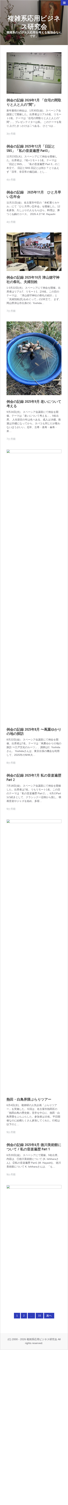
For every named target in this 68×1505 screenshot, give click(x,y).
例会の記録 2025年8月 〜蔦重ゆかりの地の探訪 (34, 731)
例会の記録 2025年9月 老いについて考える (34, 403)
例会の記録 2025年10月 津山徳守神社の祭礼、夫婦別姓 (33, 279)
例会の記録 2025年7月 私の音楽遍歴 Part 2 (34, 777)
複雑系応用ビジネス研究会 (34, 22)
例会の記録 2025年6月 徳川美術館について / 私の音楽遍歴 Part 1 (34, 1146)
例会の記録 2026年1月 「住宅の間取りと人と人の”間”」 (34, 102)
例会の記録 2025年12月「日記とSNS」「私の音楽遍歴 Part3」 (31, 148)
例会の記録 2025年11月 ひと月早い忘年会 (34, 194)
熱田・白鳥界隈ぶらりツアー (29, 1099)
